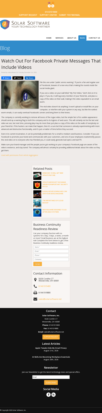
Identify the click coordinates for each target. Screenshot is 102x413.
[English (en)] (49, 3)
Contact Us (94, 38)
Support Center (48, 15)
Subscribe (51, 382)
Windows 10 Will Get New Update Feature (53, 174)
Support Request (28, 15)
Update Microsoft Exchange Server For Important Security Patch (55, 184)
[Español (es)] (53, 3)
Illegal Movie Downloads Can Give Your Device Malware (55, 192)
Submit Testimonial (69, 15)
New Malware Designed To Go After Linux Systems (55, 211)
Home (48, 38)
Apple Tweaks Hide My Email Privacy (51, 348)
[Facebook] (49, 5)
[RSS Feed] (52, 5)
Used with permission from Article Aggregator (19, 155)
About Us (71, 38)
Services (59, 38)
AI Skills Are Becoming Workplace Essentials (51, 357)
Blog (82, 38)
